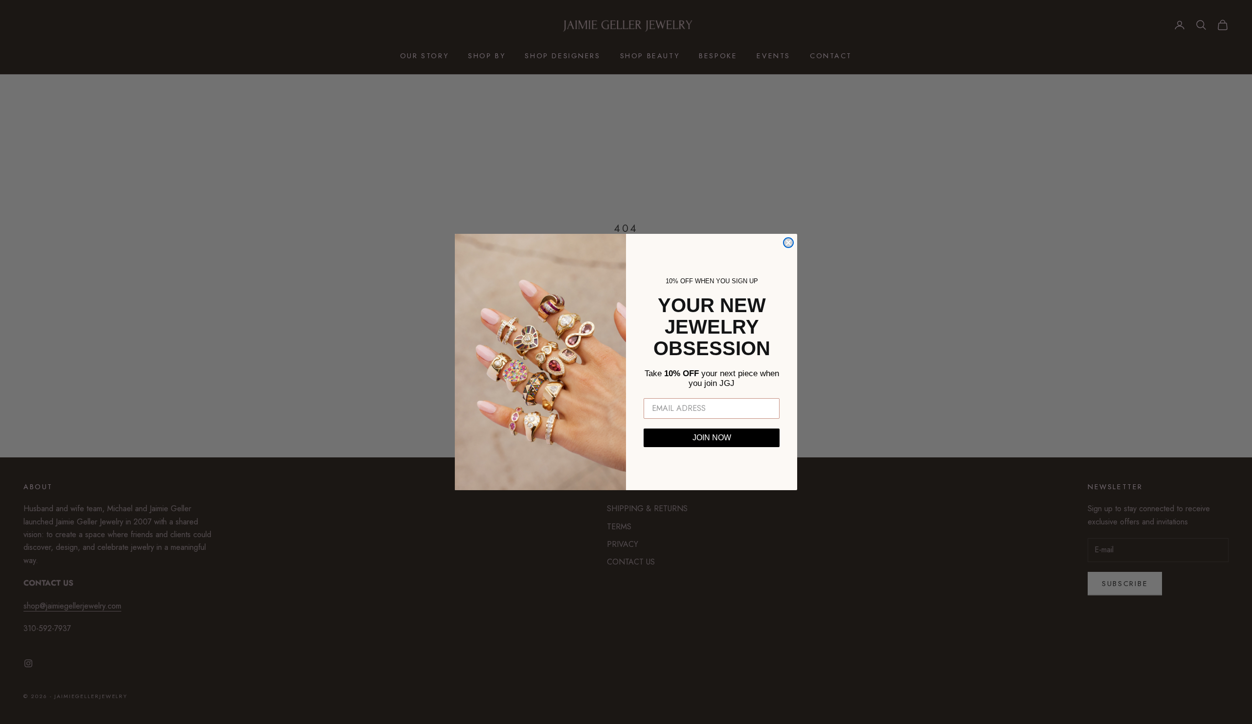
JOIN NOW (712, 437)
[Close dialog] (788, 243)
